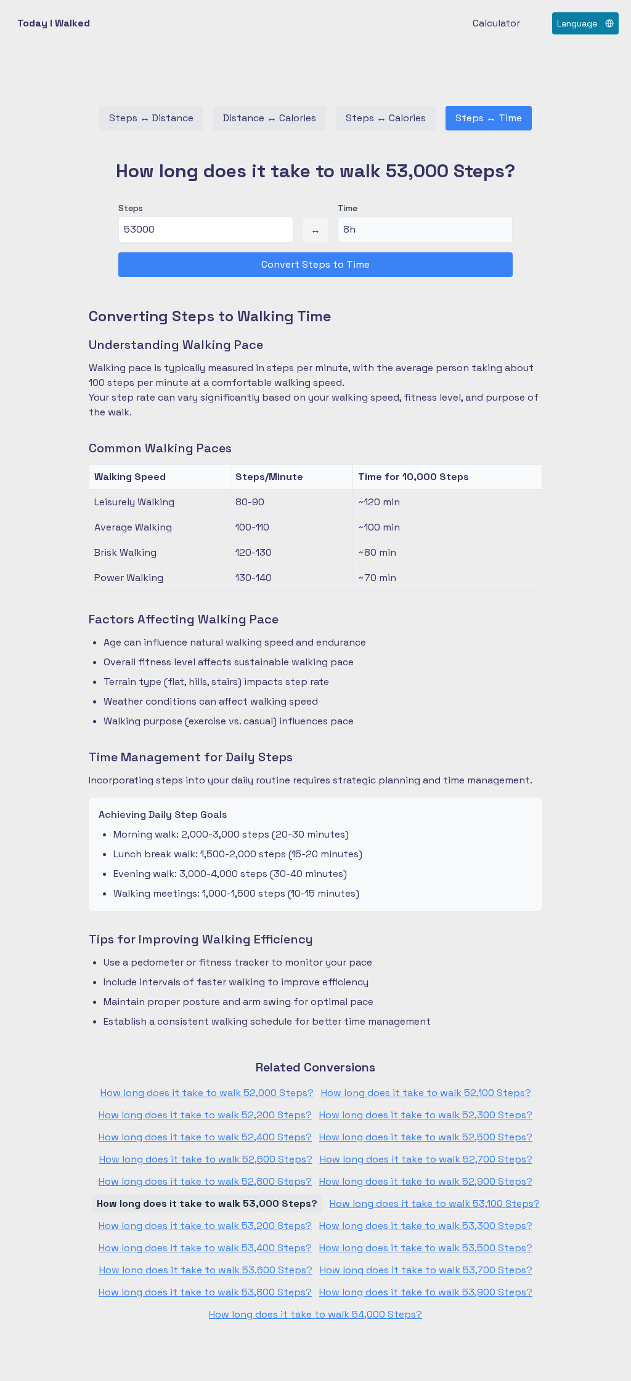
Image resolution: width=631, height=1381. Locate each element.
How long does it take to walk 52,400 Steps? (205, 1137)
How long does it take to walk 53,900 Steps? (425, 1292)
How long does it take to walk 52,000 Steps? (207, 1092)
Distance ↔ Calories (269, 117)
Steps (130, 208)
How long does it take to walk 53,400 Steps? (205, 1247)
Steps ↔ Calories (386, 117)
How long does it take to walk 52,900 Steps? (425, 1181)
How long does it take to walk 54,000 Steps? (315, 1314)
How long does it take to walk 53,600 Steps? (205, 1269)
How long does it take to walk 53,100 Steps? (435, 1203)
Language (577, 23)
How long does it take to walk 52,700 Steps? (426, 1159)
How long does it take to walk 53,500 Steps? (425, 1247)
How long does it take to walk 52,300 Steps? (425, 1114)
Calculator (496, 23)
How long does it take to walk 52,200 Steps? (205, 1114)
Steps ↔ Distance (151, 117)
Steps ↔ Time (488, 117)
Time (347, 208)
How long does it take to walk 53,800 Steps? (205, 1292)
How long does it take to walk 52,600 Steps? (205, 1159)
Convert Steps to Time (315, 264)
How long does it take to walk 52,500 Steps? (425, 1137)
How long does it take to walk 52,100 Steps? (426, 1092)
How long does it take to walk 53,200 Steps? (205, 1225)
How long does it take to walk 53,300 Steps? (425, 1225)
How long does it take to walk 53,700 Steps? (426, 1269)
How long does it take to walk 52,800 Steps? (205, 1181)
